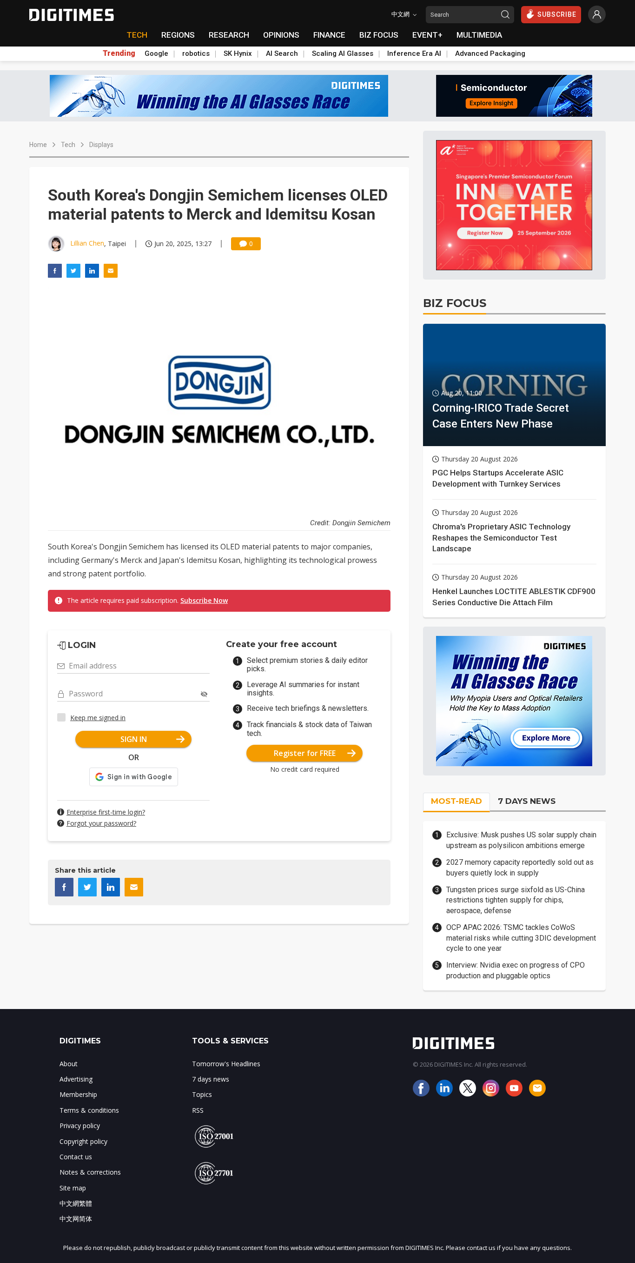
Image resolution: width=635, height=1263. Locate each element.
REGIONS (178, 35)
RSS (198, 1110)
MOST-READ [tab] (456, 801)
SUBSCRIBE (556, 14)
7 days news (210, 1079)
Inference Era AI (414, 53)
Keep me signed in (98, 717)
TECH (136, 35)
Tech (68, 144)
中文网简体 (76, 1218)
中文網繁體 (76, 1203)
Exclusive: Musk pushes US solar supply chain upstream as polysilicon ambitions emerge (521, 839)
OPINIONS (281, 35)
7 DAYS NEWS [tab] (527, 801)
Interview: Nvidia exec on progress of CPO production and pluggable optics (515, 970)
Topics (202, 1094)
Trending (119, 53)
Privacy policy (80, 1125)
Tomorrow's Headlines (226, 1063)
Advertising (76, 1079)
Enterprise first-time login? (105, 812)
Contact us (76, 1156)
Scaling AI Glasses (342, 53)
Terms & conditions (89, 1110)
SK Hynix (238, 53)
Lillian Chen (87, 243)
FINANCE (329, 35)
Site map (73, 1187)
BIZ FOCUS (378, 35)
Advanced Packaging (490, 53)
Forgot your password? (101, 823)
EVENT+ (427, 35)
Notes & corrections (90, 1172)
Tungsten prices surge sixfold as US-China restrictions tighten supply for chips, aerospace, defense (515, 900)
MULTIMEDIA (479, 35)
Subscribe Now (204, 600)
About (69, 1063)
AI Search (282, 53)
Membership (78, 1094)
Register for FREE (305, 753)
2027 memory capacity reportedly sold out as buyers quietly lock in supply (520, 867)
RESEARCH (229, 35)
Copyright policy (83, 1141)
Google (156, 53)
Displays (101, 144)
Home (38, 144)
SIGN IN (133, 739)
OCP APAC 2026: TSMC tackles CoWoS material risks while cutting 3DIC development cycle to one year (521, 938)
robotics (196, 53)
